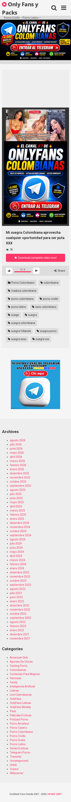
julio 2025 (16, 494)
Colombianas (18, 669)
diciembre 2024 (19, 522)
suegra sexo (18, 339)
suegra (32, 314)
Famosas (15, 678)
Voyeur (14, 769)
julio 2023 (16, 593)
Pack (13, 711)
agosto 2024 (17, 539)
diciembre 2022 (19, 605)
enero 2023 (17, 601)
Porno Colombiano (23, 282)
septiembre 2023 (20, 584)
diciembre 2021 (19, 634)
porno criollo (50, 298)
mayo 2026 (17, 452)
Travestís (15, 756)
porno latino (18, 306)
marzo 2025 (17, 510)
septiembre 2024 (20, 535)
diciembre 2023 (19, 572)
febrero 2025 (18, 514)
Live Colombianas (21, 694)
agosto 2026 (17, 440)
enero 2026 (17, 469)
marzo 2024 (17, 560)
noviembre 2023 (20, 576)
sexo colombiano (45, 306)
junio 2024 (16, 547)
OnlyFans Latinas (20, 703)
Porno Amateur (19, 723)
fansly (14, 682)
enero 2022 (17, 630)
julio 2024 (16, 543)
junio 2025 (16, 498)
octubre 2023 (18, 580)
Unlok (13, 764)
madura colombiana (23, 290)
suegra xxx (42, 339)
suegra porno (48, 331)
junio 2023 (16, 597)
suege (15, 314)
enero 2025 (17, 518)
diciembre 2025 (19, 473)
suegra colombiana (23, 323)
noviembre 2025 (20, 477)
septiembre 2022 (20, 617)
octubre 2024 (18, 531)
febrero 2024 (18, 564)
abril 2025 (16, 506)
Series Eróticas (19, 748)
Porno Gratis (17, 740)
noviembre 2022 (20, 609)
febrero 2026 (18, 465)
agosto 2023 (17, 588)
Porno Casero (18, 727)
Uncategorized (19, 760)
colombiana (50, 282)
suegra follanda (21, 331)
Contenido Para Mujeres (25, 674)
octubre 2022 (18, 613)
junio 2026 (16, 448)
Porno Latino (18, 744)
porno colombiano (22, 298)
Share (61, 270)
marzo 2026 (17, 461)
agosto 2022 (17, 622)
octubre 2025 (18, 481)
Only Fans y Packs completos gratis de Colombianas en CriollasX (20, 8)
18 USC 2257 (54, 794)
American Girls (19, 657)
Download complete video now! (37, 257)
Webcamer (16, 773)
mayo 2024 (17, 551)
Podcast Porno (19, 719)
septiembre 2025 (20, 485)
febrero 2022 (18, 626)
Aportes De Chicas (21, 661)
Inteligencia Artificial (22, 686)
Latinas (14, 690)
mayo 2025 (17, 502)
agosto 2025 (17, 489)
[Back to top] (63, 794)
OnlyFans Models (20, 707)
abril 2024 (16, 555)
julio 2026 (16, 444)
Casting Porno (18, 665)
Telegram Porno (20, 752)
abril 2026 (16, 456)
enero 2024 (17, 568)
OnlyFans (15, 698)
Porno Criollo (18, 736)
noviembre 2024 (20, 527)
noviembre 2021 (20, 638)
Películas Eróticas (21, 715)
